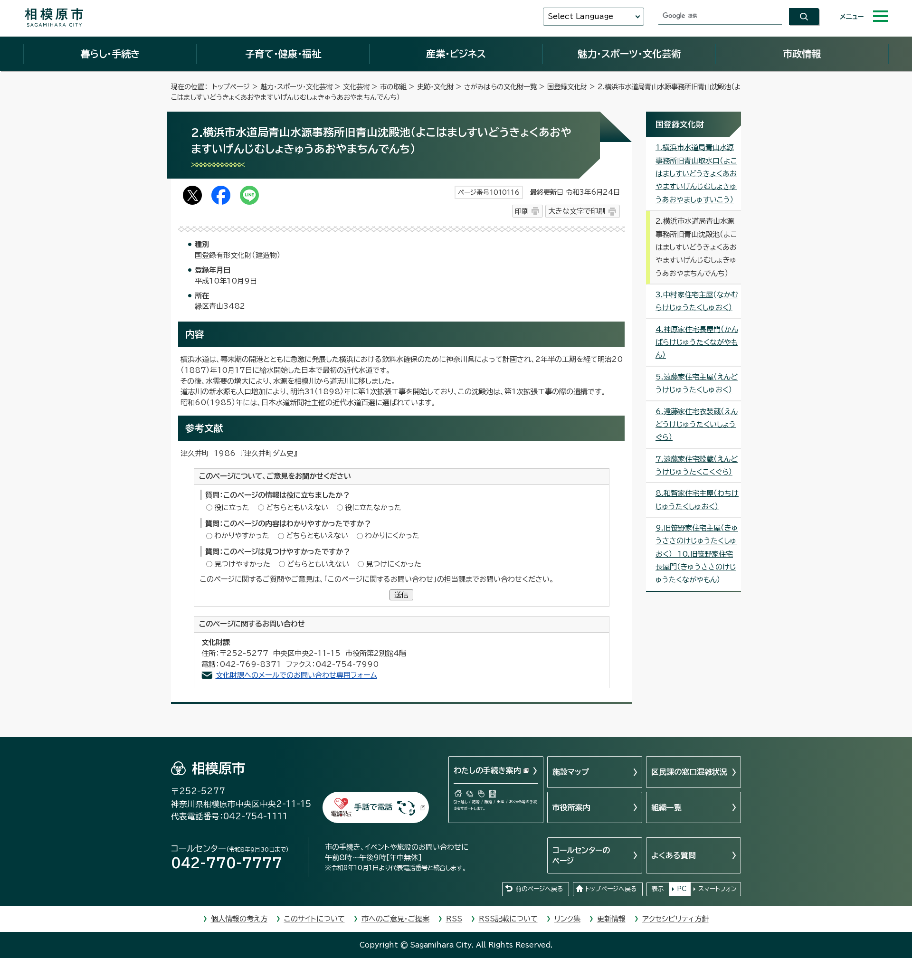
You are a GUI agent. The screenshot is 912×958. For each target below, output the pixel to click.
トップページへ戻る (610, 889)
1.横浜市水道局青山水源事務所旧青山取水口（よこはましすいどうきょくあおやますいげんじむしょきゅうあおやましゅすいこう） (696, 173)
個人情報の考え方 (239, 918)
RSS (454, 918)
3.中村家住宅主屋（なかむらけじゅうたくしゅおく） (697, 301)
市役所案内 (571, 807)
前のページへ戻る (539, 889)
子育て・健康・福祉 (283, 53)
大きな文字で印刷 (576, 211)
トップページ (231, 86)
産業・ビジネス (456, 53)
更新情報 (611, 918)
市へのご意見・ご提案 (395, 918)
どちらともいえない (297, 507)
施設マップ (570, 772)
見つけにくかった (393, 564)
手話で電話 (373, 807)
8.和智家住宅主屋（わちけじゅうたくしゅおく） (697, 500)
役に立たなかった (373, 507)
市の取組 (393, 86)
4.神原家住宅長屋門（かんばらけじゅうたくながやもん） (697, 342)
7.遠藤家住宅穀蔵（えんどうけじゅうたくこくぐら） (697, 465)
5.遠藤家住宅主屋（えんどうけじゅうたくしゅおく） (697, 383)
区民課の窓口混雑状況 (689, 772)
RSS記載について (508, 918)
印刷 (521, 211)
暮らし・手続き (110, 53)
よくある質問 (673, 855)
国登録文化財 (567, 86)
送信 (401, 594)
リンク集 (567, 918)
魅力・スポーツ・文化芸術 (629, 53)
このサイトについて (314, 918)
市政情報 (802, 53)
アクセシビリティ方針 (675, 918)
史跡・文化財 (435, 86)
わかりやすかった (241, 535)
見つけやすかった (242, 564)
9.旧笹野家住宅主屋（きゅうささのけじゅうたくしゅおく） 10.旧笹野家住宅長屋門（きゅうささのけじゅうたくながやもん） (697, 553)
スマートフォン (717, 889)
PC (681, 889)
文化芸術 (356, 86)
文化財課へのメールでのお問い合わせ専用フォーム (296, 675)
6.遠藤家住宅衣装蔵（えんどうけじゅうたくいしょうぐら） (697, 424)
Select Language (580, 16)
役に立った (231, 507)
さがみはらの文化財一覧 (500, 86)
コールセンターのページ (581, 855)
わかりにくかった (392, 535)
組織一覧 (666, 807)
